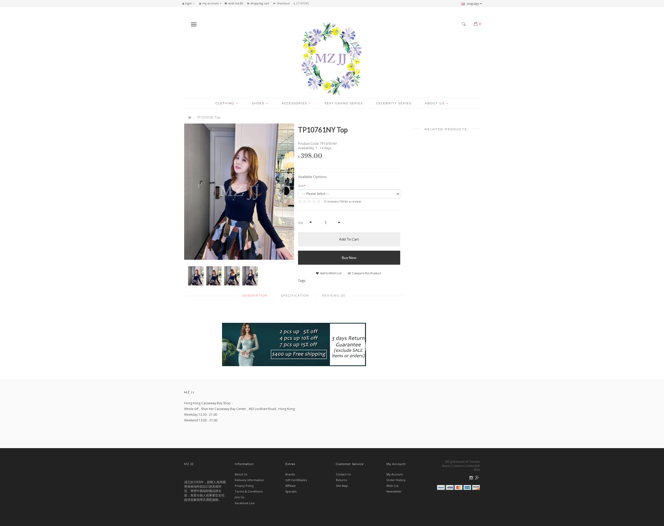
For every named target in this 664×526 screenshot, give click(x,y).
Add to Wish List (331, 273)
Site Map (342, 486)
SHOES (259, 103)
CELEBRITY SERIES (393, 103)
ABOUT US (435, 103)
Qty (300, 222)
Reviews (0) (334, 295)
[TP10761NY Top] (239, 191)
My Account (394, 474)
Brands (290, 474)
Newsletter (394, 491)
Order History (396, 480)
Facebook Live (245, 503)
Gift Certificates (296, 480)
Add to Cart (349, 239)
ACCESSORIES (295, 103)
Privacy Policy (244, 486)
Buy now (349, 257)
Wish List (392, 486)
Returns (341, 480)
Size (301, 186)
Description (255, 295)
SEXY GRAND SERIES (343, 103)
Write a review (350, 201)
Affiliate (290, 486)
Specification (295, 295)
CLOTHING (226, 103)
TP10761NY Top (208, 117)
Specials (290, 491)
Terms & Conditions (248, 491)
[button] (189, 3)
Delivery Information (249, 480)
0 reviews (331, 201)
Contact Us (343, 474)
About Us (241, 474)
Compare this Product (366, 273)
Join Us (239, 497)
